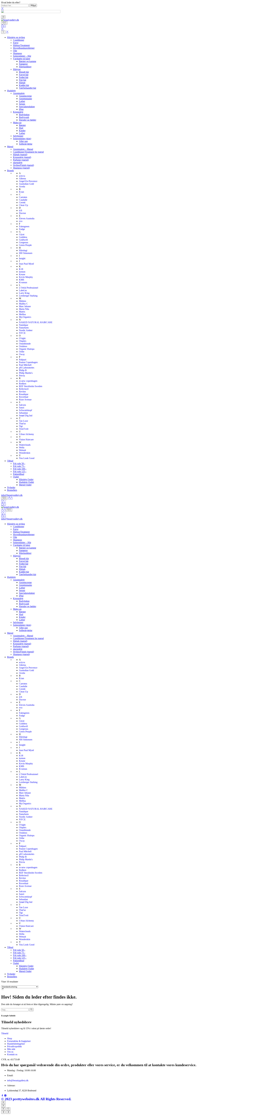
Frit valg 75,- (19, 466)
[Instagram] (5, 1096)
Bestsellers (12, 490)
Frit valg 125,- (19, 471)
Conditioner (18, 40)
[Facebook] (2, 1096)
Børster (22, 125)
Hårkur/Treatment (21, 45)
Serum (22, 104)
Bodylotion (24, 114)
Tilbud (10, 461)
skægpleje (17, 162)
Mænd (10, 146)
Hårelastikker (25, 66)
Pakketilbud (18, 474)
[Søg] (4, 23)
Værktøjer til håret (21, 58)
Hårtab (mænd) (20, 154)
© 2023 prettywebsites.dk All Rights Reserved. (36, 1099)
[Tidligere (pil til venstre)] (3, 1112)
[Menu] (3, 17)
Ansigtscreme (25, 96)
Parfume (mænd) (21, 160)
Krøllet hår (24, 85)
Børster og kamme (27, 61)
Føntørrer (23, 64)
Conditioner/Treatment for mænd (28, 152)
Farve (15, 42)
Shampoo (17, 53)
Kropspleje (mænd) (22, 157)
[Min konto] (10, 498)
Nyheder (11, 487)
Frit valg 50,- (19, 463)
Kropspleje (18, 112)
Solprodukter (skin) (22, 138)
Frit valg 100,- (19, 469)
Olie (15, 50)
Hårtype (17, 69)
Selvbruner (18, 136)
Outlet (16, 477)
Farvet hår (23, 74)
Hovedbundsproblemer (24, 48)
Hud (21, 128)
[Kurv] (3, 26)
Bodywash (24, 117)
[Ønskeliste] (3, 501)
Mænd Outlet (25, 485)
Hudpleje (11, 90)
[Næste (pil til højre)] (8, 1112)
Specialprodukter (27, 106)
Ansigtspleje (19, 93)
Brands (10, 170)
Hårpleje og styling (16, 37)
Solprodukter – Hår (22, 56)
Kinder (22, 130)
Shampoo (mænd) (21, 168)
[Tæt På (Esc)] (3, 1109)
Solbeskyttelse (25, 144)
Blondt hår (24, 72)
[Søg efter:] (15, 1009)
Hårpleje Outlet (26, 479)
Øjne (21, 109)
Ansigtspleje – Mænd (23, 149)
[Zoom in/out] (8, 1109)
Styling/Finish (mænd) (23, 165)
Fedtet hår (23, 77)
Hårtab (22, 82)
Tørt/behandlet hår (27, 88)
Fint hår (22, 80)
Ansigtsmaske (25, 98)
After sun (23, 141)
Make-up (17, 122)
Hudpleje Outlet (26, 482)
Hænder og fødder (27, 120)
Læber (22, 101)
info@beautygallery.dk (12, 495)
